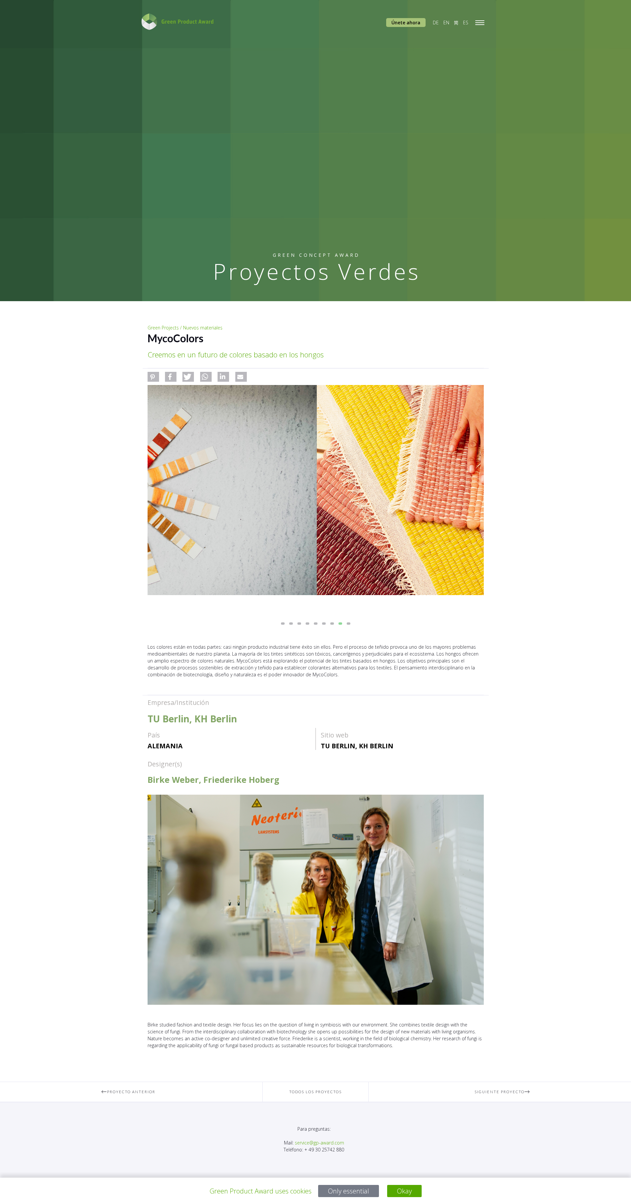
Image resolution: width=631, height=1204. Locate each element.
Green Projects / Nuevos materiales (185, 328)
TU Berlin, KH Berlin (357, 745)
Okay (404, 1191)
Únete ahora (405, 22)
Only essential (348, 1191)
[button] (153, 377)
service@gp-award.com (319, 1143)
